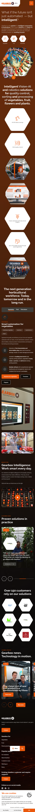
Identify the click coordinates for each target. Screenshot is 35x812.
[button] (22, 748)
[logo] (8, 3)
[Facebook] (5, 788)
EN (16, 3)
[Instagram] (8, 788)
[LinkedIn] (2, 788)
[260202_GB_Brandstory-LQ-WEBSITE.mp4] (17, 497)
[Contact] (31, 3)
